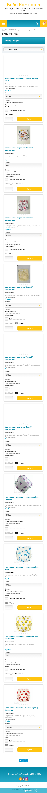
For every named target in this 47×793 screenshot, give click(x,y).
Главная (3, 30)
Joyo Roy (8, 90)
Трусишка (8, 160)
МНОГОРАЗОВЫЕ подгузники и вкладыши (19, 30)
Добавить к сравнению (17, 110)
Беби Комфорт (23, 5)
